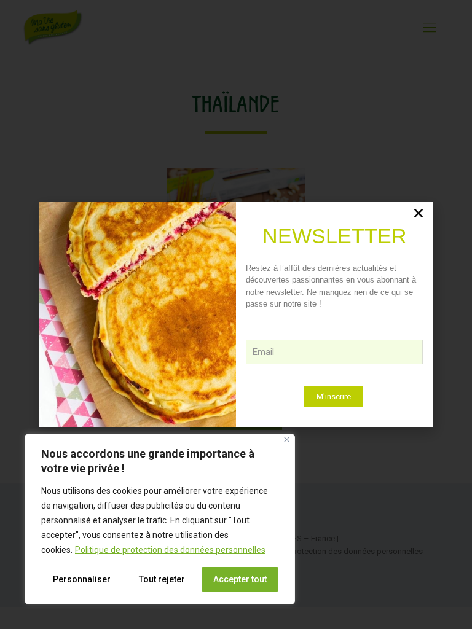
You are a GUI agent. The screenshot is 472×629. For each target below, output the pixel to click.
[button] (418, 213)
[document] (236, 314)
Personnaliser (82, 579)
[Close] (286, 439)
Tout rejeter (162, 579)
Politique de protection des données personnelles (170, 550)
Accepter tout (240, 579)
